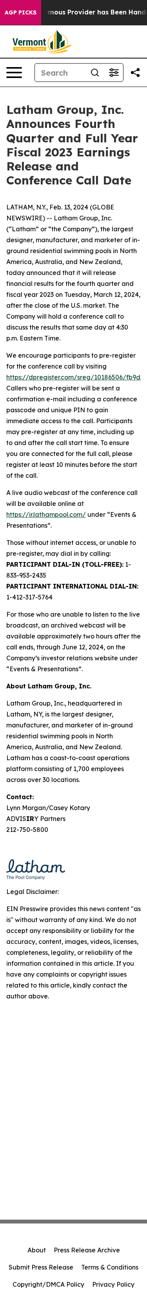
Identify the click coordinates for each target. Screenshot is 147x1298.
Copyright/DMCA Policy (48, 1284)
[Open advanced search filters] (113, 73)
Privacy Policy (113, 1284)
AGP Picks (20, 12)
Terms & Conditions (109, 1267)
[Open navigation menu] (14, 72)
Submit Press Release (41, 1267)
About (36, 1250)
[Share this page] (135, 72)
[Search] (94, 73)
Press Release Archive (87, 1250)
